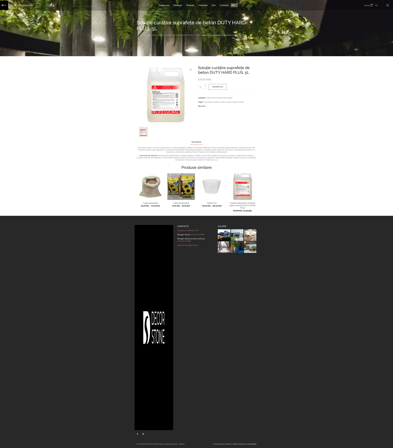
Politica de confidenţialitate (247, 444)
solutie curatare (238, 102)
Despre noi (164, 5)
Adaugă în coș (217, 87)
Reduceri (177, 5)
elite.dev (182, 444)
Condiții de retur (218, 444)
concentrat (208, 102)
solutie (228, 102)
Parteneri (203, 5)
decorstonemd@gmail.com (187, 245)
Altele (168, 35)
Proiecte (190, 5)
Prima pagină (157, 35)
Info (214, 5)
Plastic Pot (212, 203)
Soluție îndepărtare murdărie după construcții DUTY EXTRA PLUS (243, 205)
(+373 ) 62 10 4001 (198, 234)
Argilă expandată (150, 203)
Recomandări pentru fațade (186, 35)
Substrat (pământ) (181, 203)
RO (233, 5)
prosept (222, 102)
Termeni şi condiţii (231, 444)
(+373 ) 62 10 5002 (184, 241)
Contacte (224, 5)
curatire (216, 102)
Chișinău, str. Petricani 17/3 (187, 230)
